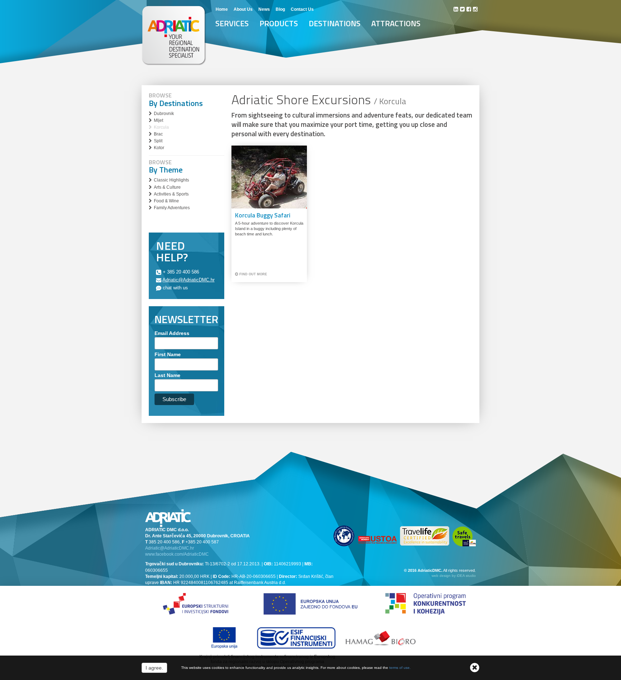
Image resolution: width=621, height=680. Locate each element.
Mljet (158, 120)
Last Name (167, 375)
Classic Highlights (171, 180)
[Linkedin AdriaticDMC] (456, 9)
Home (222, 9)
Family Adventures (172, 207)
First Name (168, 354)
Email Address (172, 333)
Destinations (334, 23)
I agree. (154, 668)
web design (441, 576)
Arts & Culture (167, 187)
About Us (243, 9)
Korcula (161, 127)
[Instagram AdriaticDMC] (475, 9)
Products (278, 23)
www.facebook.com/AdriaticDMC (177, 554)
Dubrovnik (164, 113)
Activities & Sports (171, 194)
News (264, 9)
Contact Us (302, 9)
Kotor (159, 147)
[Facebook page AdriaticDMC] (468, 9)
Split (158, 140)
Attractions (395, 23)
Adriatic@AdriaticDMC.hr (188, 279)
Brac (158, 134)
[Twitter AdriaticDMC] (462, 9)
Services (232, 23)
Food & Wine (166, 200)
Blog (280, 9)
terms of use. (400, 668)
